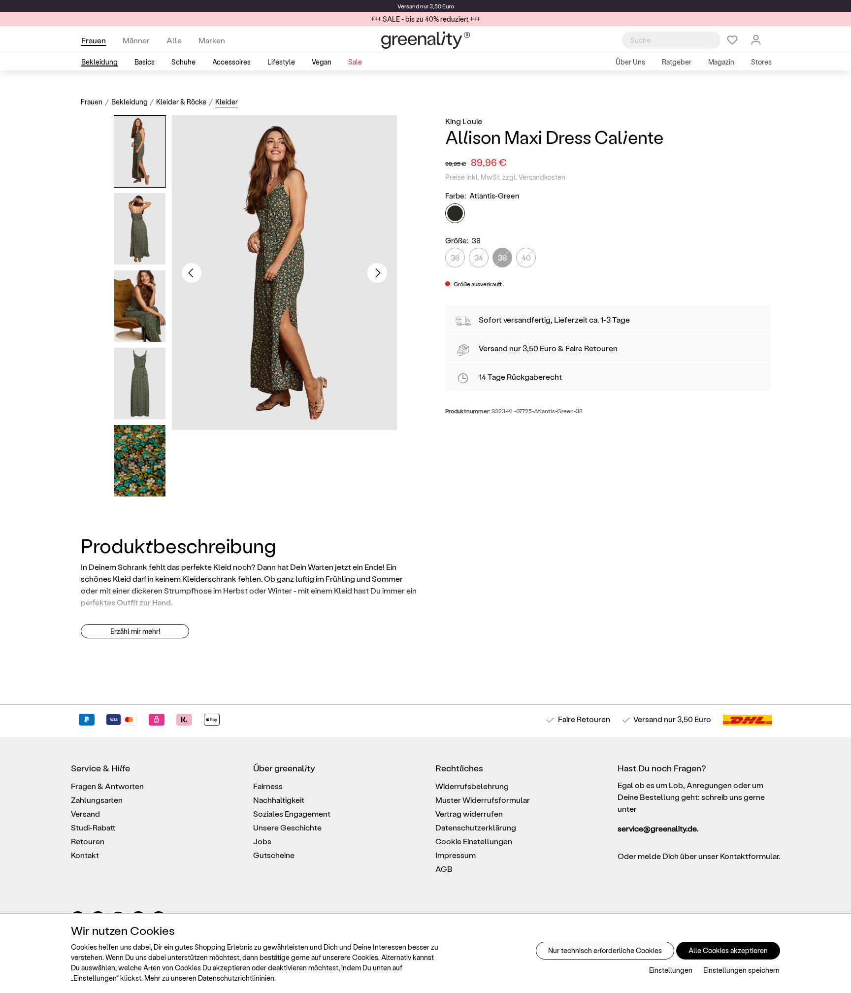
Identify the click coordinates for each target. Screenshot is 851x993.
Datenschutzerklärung (475, 827)
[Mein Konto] (756, 40)
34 (478, 257)
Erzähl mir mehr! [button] (135, 631)
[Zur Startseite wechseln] (425, 40)
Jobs (262, 841)
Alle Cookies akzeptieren (728, 950)
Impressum (455, 855)
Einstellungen (670, 970)
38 (502, 257)
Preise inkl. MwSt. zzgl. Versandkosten (505, 177)
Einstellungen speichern (741, 970)
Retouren (87, 841)
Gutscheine (274, 855)
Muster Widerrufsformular (482, 799)
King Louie (463, 121)
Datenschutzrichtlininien (236, 978)
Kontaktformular (749, 856)
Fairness (268, 786)
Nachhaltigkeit (278, 799)
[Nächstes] (377, 273)
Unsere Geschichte (287, 827)
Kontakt (85, 855)
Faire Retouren (591, 348)
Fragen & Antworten (107, 786)
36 (455, 257)
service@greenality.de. (658, 828)
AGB (444, 868)
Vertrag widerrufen (469, 813)
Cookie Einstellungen (473, 841)
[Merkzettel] (732, 40)
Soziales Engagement (291, 813)
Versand (408, 5)
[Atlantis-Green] (455, 213)
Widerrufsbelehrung (472, 786)
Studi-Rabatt (93, 827)
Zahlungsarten (97, 799)
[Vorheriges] (191, 273)
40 (526, 257)
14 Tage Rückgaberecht (520, 376)
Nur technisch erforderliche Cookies (605, 950)
